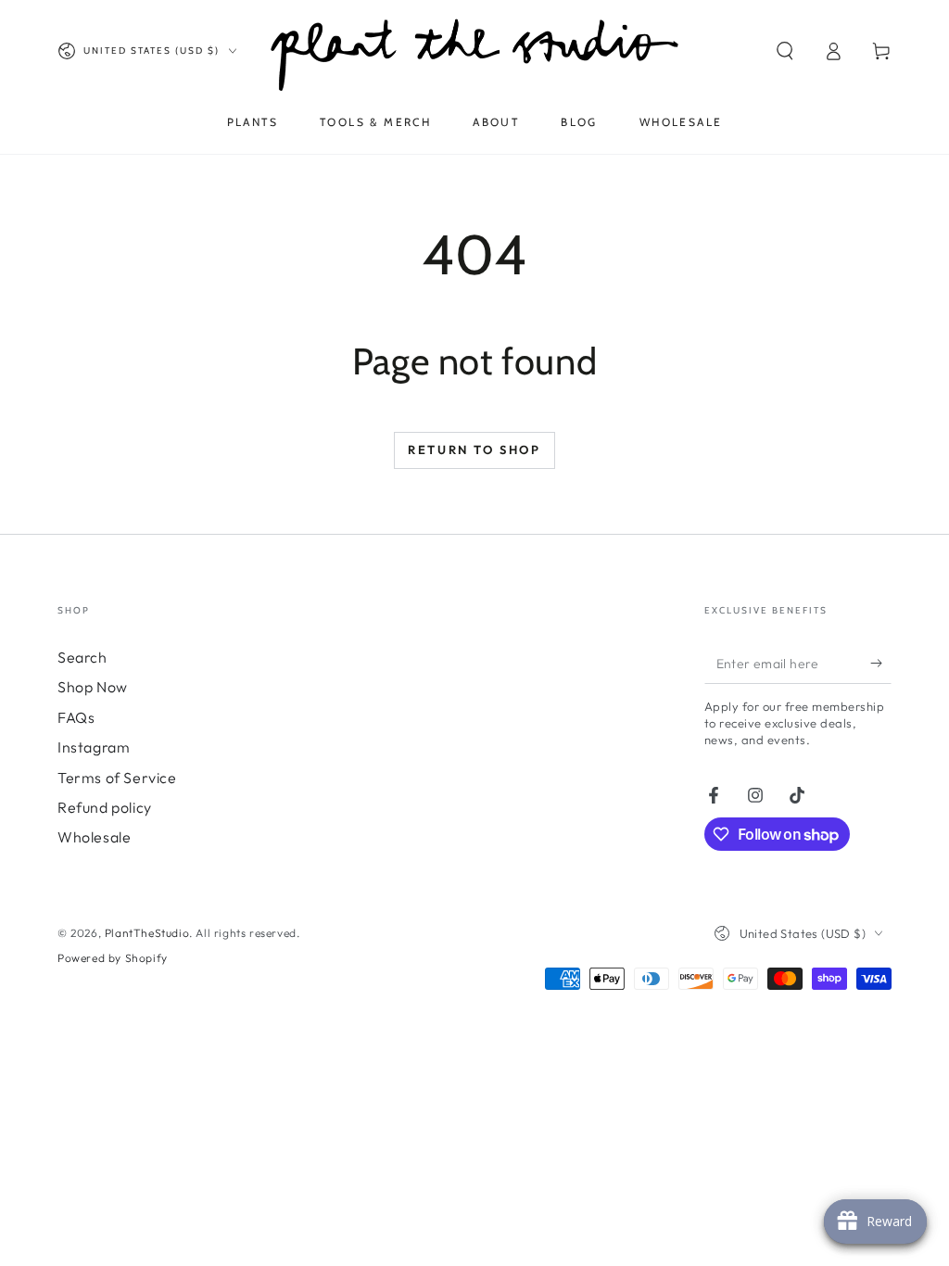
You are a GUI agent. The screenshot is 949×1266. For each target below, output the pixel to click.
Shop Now (92, 686)
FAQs (76, 717)
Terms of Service (117, 777)
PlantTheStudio (147, 933)
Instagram (93, 747)
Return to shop (474, 449)
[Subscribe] (881, 662)
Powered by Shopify (112, 958)
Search (82, 657)
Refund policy (104, 807)
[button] (785, 51)
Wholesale (94, 837)
